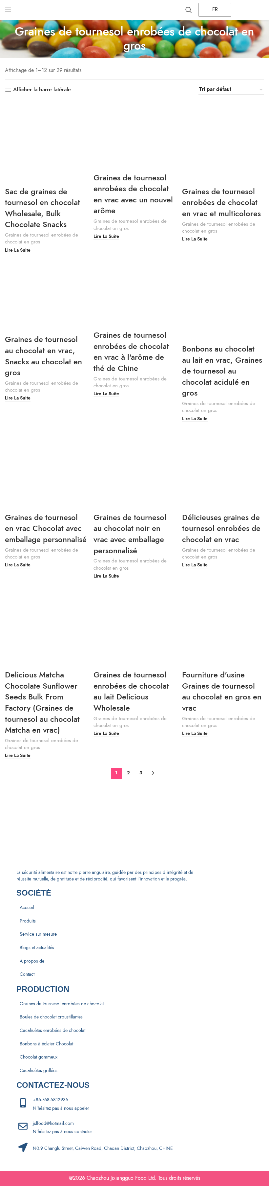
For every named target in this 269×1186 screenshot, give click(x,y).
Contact (27, 974)
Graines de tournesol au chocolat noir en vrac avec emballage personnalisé (129, 534)
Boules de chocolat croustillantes (51, 1017)
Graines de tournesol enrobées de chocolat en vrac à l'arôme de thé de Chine (131, 352)
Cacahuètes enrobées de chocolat (52, 1030)
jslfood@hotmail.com (53, 1123)
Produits (28, 921)
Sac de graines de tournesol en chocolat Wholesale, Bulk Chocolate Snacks (42, 208)
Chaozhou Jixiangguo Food (117, 1178)
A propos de (32, 961)
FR (214, 9)
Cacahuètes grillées (38, 1070)
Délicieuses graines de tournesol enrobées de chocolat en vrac (221, 528)
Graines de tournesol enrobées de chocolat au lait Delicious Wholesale (131, 691)
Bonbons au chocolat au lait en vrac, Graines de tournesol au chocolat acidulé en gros (222, 370)
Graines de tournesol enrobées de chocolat (62, 1004)
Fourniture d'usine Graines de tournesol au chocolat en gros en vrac (221, 691)
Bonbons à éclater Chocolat (46, 1044)
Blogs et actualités (37, 948)
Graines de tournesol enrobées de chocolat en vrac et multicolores (221, 202)
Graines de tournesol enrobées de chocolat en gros (41, 238)
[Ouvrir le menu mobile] (8, 9)
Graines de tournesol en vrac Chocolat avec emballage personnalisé (46, 528)
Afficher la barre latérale (42, 90)
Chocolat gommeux (38, 1057)
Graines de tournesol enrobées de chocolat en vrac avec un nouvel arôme (133, 194)
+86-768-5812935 (50, 1100)
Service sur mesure (38, 934)
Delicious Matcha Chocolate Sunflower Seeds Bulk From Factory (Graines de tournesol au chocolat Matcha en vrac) (42, 702)
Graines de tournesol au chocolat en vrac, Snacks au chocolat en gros (43, 356)
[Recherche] (188, 9)
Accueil (27, 907)
